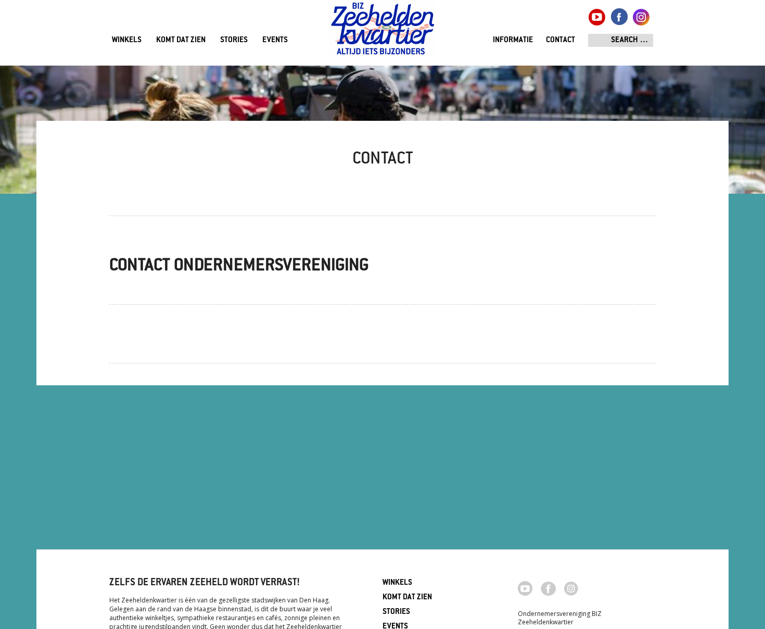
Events (275, 40)
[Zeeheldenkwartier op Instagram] (571, 588)
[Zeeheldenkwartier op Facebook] (548, 588)
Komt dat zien (181, 40)
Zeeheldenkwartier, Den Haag (383, 32)
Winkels (127, 40)
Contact (560, 40)
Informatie (513, 40)
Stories (234, 40)
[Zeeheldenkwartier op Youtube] (525, 587)
